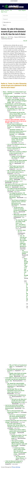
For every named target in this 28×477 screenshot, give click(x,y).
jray (6, 37)
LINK (13, 127)
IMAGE (21, 181)
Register (24, 10)
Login (19, 10)
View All (25, 40)
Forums (7, 10)
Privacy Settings (16, 467)
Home (2, 10)
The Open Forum (6, 11)
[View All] (6, 94)
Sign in (4, 25)
